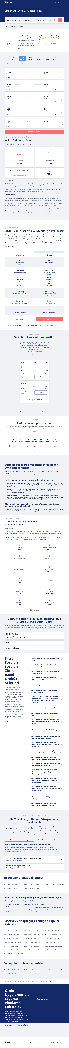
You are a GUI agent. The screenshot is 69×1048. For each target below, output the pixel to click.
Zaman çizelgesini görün (20, 175)
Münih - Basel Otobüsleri (11, 935)
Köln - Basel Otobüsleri (52, 938)
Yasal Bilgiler (31, 1043)
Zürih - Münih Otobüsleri (11, 950)
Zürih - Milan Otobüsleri (31, 884)
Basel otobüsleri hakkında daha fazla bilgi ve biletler (49, 911)
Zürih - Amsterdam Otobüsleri (13, 953)
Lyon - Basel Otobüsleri (31, 938)
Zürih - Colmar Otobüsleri (32, 888)
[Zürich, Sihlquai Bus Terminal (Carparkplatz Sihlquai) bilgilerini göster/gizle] (62, 859)
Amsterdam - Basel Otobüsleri (33, 935)
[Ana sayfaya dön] (8, 2)
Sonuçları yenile (33, 355)
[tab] (12, 64)
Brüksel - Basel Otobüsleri (53, 935)
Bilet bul (19, 154)
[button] (41, 20)
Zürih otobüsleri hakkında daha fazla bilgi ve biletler (20, 911)
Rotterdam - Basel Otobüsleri (54, 970)
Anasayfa (8, 981)
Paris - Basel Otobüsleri (11, 931)
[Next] (61, 58)
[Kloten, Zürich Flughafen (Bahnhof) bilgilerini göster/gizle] (62, 867)
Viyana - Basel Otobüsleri (11, 938)
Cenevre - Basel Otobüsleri (32, 942)
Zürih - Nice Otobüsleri (11, 888)
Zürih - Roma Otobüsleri (11, 946)
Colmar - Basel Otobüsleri (12, 974)
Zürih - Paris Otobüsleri (11, 884)
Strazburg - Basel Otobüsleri (33, 974)
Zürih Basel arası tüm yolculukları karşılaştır (49, 907)
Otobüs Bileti (17, 981)
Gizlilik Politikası (56, 1043)
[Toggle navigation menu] (63, 2)
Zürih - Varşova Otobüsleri (53, 950)
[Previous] (9, 440)
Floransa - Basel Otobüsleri (12, 942)
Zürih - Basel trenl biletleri (43, 904)
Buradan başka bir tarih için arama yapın (34, 401)
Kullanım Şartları (43, 1043)
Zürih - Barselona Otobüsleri (54, 946)
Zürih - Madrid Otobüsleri (32, 950)
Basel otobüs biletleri (30, 981)
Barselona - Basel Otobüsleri (54, 931)
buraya (46, 412)
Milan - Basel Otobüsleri (31, 931)
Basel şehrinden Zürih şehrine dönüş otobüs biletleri (20, 905)
